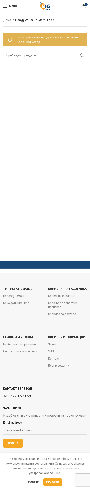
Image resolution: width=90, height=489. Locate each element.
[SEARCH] (82, 55)
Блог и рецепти (58, 365)
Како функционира (16, 303)
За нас (52, 344)
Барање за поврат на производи (63, 304)
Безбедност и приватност (21, 344)
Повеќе (33, 482)
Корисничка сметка (61, 296)
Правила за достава (62, 314)
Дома (7, 20)
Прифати (52, 482)
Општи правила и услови (20, 351)
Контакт (53, 358)
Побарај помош (13, 296)
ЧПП (51, 351)
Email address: (12, 422)
